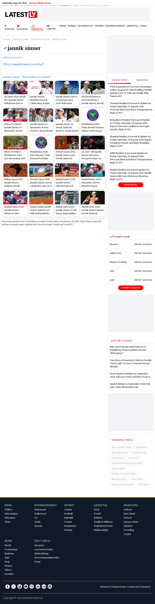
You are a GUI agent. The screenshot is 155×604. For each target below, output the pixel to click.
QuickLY (128, 526)
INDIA (62, 25)
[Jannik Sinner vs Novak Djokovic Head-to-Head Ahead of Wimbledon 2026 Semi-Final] (67, 115)
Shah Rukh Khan (120, 452)
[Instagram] (32, 586)
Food (96, 509)
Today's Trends (130, 287)
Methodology (41, 553)
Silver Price (137, 479)
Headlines (131, 505)
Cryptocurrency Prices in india (127, 463)
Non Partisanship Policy (47, 557)
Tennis (68, 521)
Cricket (68, 509)
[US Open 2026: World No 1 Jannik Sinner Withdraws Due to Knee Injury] (15, 87)
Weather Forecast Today (124, 474)
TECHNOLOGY (85, 25)
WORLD (72, 25)
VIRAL (143, 25)
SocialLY (9, 574)
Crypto (127, 534)
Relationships (101, 530)
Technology (11, 549)
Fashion (98, 517)
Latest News (119, 80)
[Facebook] (7, 586)
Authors (128, 509)
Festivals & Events (103, 526)
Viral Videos (118, 458)
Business (9, 553)
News (7, 521)
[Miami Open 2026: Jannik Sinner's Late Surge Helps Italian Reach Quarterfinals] (67, 197)
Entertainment (45, 505)
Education (10, 517)
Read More (130, 184)
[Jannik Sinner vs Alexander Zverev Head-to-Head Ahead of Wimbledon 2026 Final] (41, 115)
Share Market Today (122, 447)
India (8, 505)
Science (128, 517)
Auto (7, 557)
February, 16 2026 (12, 57)
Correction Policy (43, 549)
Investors (145, 586)
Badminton (70, 526)
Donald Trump (139, 452)
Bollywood (40, 509)
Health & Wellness (103, 521)
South (37, 521)
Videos (8, 570)
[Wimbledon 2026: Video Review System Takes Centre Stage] (93, 115)
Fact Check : (42, 540)
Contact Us (133, 586)
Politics (8, 509)
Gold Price (133, 458)
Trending (37, 29)
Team (37, 561)
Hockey (68, 530)
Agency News (131, 521)
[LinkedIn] (38, 586)
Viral (7, 561)
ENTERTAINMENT (115, 25)
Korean (38, 526)
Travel (97, 513)
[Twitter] (13, 586)
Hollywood (40, 513)
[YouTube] (25, 586)
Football (68, 513)
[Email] (50, 586)
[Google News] (44, 586)
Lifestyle (100, 505)
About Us (39, 545)
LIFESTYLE (132, 25)
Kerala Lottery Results (122, 484)
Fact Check (141, 447)
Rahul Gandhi (118, 468)
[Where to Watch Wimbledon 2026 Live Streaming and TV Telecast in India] (15, 142)
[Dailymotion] (19, 586)
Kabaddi (68, 517)
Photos (8, 565)
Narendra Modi (119, 479)
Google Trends (121, 236)
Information (11, 513)
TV (35, 517)
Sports (69, 505)
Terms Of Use (118, 586)
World (8, 545)
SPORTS (99, 25)
